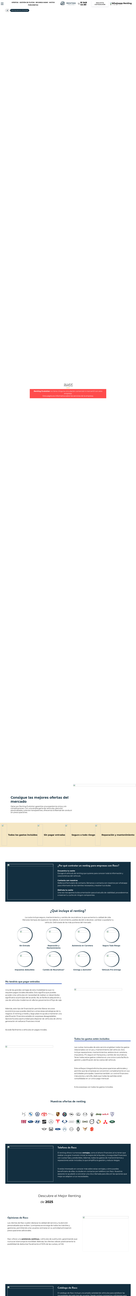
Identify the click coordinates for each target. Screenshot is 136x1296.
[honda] (51, 1129)
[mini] (44, 1129)
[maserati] (92, 1114)
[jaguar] (51, 1114)
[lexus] (78, 1114)
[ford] (58, 1129)
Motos (52, 2)
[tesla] (58, 1122)
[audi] (71, 1122)
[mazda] (85, 1114)
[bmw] (30, 1114)
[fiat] (24, 1122)
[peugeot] (112, 1114)
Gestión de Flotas (27, 2)
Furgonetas (33, 5)
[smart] (98, 1122)
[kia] (105, 1114)
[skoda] (78, 1122)
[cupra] (85, 1129)
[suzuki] (92, 1129)
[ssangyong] (64, 1122)
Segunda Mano (42, 2)
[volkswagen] (37, 1114)
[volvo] (92, 1122)
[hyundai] (37, 1122)
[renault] (78, 1129)
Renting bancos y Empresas (19, 10)
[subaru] (30, 1122)
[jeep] (98, 1114)
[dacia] (85, 1122)
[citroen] (64, 1129)
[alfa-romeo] (64, 1114)
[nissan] (71, 1129)
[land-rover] (112, 1122)
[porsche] (58, 1114)
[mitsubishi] (105, 1122)
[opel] (71, 1114)
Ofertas (15, 2)
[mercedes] (51, 1122)
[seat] (44, 1122)
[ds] (24, 1114)
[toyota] (44, 1114)
